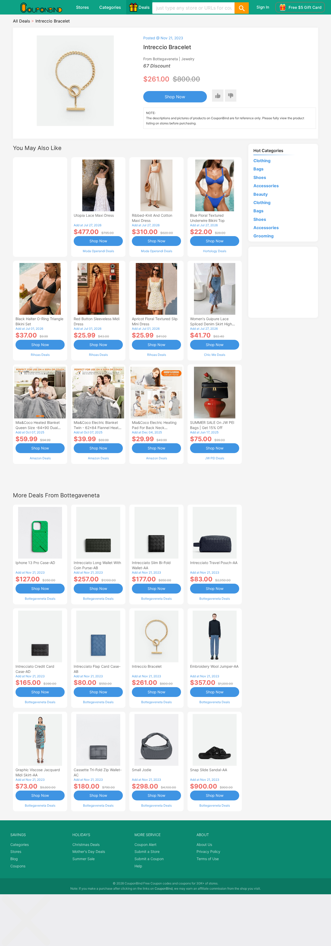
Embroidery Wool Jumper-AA (214, 666)
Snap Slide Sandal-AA (208, 770)
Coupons (17, 866)
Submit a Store (147, 851)
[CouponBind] (45, 7)
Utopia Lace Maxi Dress (94, 215)
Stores (82, 7)
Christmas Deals (86, 844)
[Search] (241, 8)
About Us (204, 844)
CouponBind (163, 888)
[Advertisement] (40, 206)
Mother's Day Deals (88, 851)
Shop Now (175, 96)
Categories (110, 7)
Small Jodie (141, 770)
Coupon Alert (145, 844)
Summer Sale (83, 859)
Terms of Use (208, 859)
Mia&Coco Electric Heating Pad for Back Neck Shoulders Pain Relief (154, 427)
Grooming (263, 235)
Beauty (260, 194)
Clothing (261, 160)
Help (138, 866)
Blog (14, 859)
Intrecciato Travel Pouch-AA (213, 562)
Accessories (266, 185)
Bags (258, 168)
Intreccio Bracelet (147, 666)
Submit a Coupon (149, 859)
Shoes (259, 177)
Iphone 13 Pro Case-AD (35, 562)
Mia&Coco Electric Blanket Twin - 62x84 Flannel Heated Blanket (98, 427)
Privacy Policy (208, 851)
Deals (144, 7)
